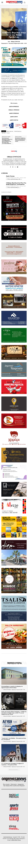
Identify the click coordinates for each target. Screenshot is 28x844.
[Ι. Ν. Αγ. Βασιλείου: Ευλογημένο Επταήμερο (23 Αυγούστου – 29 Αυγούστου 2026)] (14, 753)
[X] (15, 166)
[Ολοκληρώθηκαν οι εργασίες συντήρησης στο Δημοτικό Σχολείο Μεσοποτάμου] (14, 676)
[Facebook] (10, 166)
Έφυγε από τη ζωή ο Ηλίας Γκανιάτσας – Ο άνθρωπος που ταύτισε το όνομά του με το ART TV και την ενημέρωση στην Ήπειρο (13, 713)
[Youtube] (17, 166)
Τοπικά (8, 132)
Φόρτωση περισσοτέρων (13, 769)
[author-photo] (2, 689)
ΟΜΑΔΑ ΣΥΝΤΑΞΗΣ (15, 41)
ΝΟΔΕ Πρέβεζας (17, 131)
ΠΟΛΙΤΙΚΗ (9, 29)
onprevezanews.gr (7, 837)
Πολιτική (3, 132)
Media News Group (16, 840)
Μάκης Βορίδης (10, 131)
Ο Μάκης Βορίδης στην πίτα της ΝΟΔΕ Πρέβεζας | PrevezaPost (16, 183)
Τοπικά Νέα (18, 29)
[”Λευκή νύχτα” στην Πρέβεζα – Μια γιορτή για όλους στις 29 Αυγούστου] (14, 727)
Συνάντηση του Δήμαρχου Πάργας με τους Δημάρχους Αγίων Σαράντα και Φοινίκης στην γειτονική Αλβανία (7, 141)
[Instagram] (12, 166)
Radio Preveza (10, 176)
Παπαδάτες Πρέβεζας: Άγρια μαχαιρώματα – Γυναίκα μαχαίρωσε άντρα (20, 140)
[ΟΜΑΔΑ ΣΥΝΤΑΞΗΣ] (14, 151)
